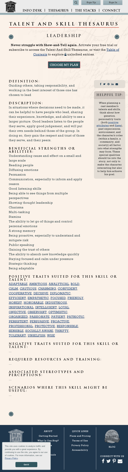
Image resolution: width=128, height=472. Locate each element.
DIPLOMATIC (60, 293)
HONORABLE (33, 302)
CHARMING (47, 288)
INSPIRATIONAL (21, 307)
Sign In (113, 2)
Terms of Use (80, 440)
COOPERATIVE (20, 293)
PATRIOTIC (75, 316)
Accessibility (80, 450)
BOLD (75, 284)
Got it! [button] (26, 465)
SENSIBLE (16, 330)
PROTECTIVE (45, 326)
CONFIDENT (67, 288)
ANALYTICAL (59, 284)
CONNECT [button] (111, 10)
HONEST (15, 302)
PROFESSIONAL (21, 326)
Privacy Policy (11, 458)
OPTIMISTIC (57, 312)
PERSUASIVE (39, 321)
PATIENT (58, 316)
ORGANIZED (18, 316)
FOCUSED (58, 298)
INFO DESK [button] (32, 10)
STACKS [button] (85, 10)
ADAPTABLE (18, 284)
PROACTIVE (60, 321)
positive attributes (107, 124)
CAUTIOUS (28, 288)
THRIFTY (62, 330)
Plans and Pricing (80, 436)
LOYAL (64, 307)
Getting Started (48, 436)
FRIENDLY (75, 298)
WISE (51, 335)
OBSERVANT (37, 312)
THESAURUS (58, 10)
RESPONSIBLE (67, 326)
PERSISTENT (18, 321)
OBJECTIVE (17, 312)
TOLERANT (17, 335)
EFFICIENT (17, 298)
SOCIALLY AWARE (39, 330)
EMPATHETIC (38, 298)
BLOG (112, 446)
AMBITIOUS (38, 284)
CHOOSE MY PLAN (64, 65)
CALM (13, 288)
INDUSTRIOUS (56, 302)
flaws (118, 125)
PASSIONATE (39, 316)
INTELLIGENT (46, 307)
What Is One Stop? (48, 440)
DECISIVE (40, 293)
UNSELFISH (36, 335)
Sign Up (91, 2)
